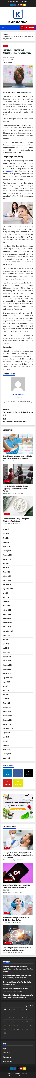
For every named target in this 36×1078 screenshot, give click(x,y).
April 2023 (6, 648)
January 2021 (7, 758)
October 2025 (7, 559)
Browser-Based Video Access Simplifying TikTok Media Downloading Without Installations (16, 887)
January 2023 (7, 661)
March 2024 (6, 606)
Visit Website (10, 402)
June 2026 (6, 534)
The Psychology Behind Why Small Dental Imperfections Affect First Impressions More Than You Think (18, 855)
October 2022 (7, 673)
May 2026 (6, 538)
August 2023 (6, 635)
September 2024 (8, 589)
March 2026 (6, 546)
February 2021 (7, 754)
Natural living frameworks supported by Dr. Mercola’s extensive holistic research (17, 457)
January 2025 (7, 580)
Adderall (9, 171)
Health (5, 46)
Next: (15, 420)
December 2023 (7, 618)
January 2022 (7, 711)
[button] (3, 28)
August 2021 (6, 733)
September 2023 (8, 631)
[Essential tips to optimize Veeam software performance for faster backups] (18, 935)
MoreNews (13, 1076)
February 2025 (7, 576)
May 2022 (5, 694)
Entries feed (6, 1053)
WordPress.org (7, 1061)
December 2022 (7, 665)
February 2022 (7, 707)
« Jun (4, 1036)
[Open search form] (17, 27)
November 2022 (7, 669)
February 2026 (7, 551)
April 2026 (6, 542)
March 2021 (6, 749)
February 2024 (7, 610)
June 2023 (6, 644)
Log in (4, 1048)
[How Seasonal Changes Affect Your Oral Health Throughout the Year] (18, 905)
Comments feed (7, 1057)
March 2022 (6, 703)
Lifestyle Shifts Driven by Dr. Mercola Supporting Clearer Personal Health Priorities (15, 488)
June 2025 (6, 568)
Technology (8, 943)
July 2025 (5, 563)
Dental (7, 848)
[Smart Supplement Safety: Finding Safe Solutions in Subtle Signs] (18, 506)
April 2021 (6, 745)
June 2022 (6, 690)
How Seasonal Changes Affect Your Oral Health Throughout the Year (16, 918)
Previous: (18, 412)
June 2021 (6, 737)
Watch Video (30, 27)
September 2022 (8, 678)
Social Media (8, 880)
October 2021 (7, 724)
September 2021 (8, 728)
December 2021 (7, 716)
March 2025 (6, 572)
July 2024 (5, 593)
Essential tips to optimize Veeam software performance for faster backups (17, 949)
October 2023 (7, 627)
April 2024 (6, 601)
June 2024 (6, 597)
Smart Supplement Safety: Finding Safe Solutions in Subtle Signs (16, 519)
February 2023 (7, 656)
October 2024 (7, 584)
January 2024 (7, 614)
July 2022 (5, 686)
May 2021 (5, 741)
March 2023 (6, 652)
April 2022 (6, 699)
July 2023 (5, 639)
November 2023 (7, 623)
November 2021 (7, 720)
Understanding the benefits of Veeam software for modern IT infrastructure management (18, 996)
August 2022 (6, 682)
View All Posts (25, 402)
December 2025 (7, 555)
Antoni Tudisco (9, 57)
